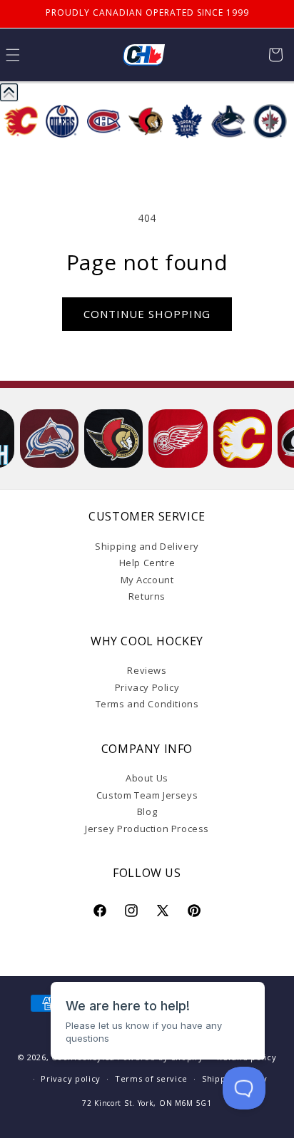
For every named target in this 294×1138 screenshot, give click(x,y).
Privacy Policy (147, 687)
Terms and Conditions (147, 703)
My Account (147, 579)
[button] (275, 55)
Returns (147, 596)
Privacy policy (71, 1078)
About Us (147, 778)
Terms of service (151, 1078)
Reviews (146, 670)
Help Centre (147, 562)
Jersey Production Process (147, 828)
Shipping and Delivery (147, 546)
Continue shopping (147, 314)
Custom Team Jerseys (147, 795)
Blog (147, 811)
